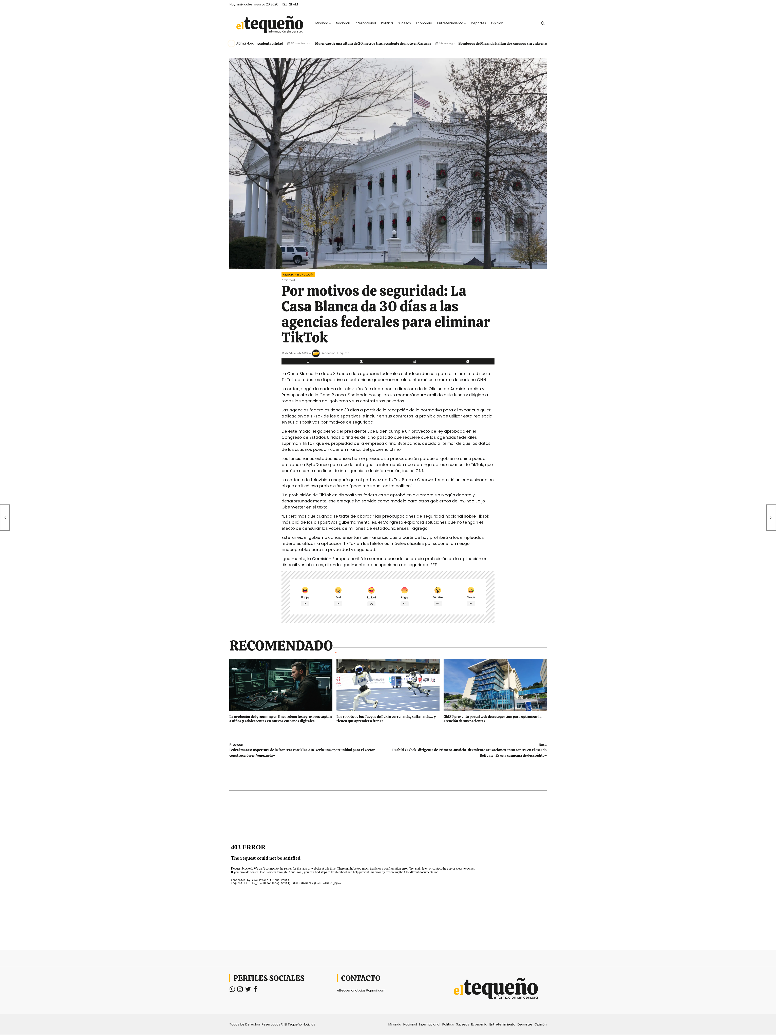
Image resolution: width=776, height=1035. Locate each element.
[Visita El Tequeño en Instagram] (240, 990)
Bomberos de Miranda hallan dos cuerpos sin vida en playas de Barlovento (451, 43)
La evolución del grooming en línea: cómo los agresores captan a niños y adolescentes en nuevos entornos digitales (280, 718)
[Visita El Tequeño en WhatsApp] (232, 990)
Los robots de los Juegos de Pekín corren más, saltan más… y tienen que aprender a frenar (386, 718)
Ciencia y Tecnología (298, 274)
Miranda (321, 23)
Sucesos (404, 23)
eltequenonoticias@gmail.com (361, 990)
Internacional (365, 23)
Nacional (343, 23)
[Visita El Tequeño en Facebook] (255, 990)
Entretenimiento (450, 23)
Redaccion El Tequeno (335, 353)
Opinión (497, 23)
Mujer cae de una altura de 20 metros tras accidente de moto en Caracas (305, 43)
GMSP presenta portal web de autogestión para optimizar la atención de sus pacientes (493, 718)
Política (387, 23)
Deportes (478, 23)
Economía (424, 23)
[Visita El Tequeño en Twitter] (248, 990)
